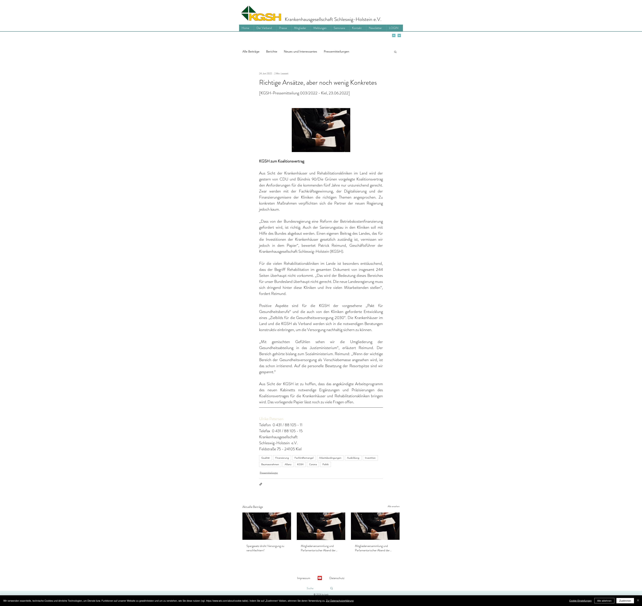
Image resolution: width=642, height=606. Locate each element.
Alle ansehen (394, 506)
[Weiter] (393, 35)
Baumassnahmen (270, 464)
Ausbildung (353, 457)
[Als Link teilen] (260, 484)
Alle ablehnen (604, 600)
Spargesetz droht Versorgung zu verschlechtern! (265, 548)
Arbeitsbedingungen (330, 457)
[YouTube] (320, 578)
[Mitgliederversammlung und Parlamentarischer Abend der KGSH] (321, 526)
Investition (370, 457)
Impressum (303, 578)
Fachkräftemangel (304, 457)
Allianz (288, 464)
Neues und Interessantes (300, 51)
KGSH (300, 464)
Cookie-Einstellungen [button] (580, 600)
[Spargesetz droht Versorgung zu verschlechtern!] (266, 526)
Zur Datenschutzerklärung (340, 600)
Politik (326, 464)
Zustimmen (625, 600)
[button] (395, 51)
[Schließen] (638, 600)
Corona (313, 464)
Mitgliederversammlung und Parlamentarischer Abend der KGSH (318, 548)
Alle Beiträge (250, 51)
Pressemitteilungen (336, 51)
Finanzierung (282, 457)
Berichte (271, 51)
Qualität (265, 457)
